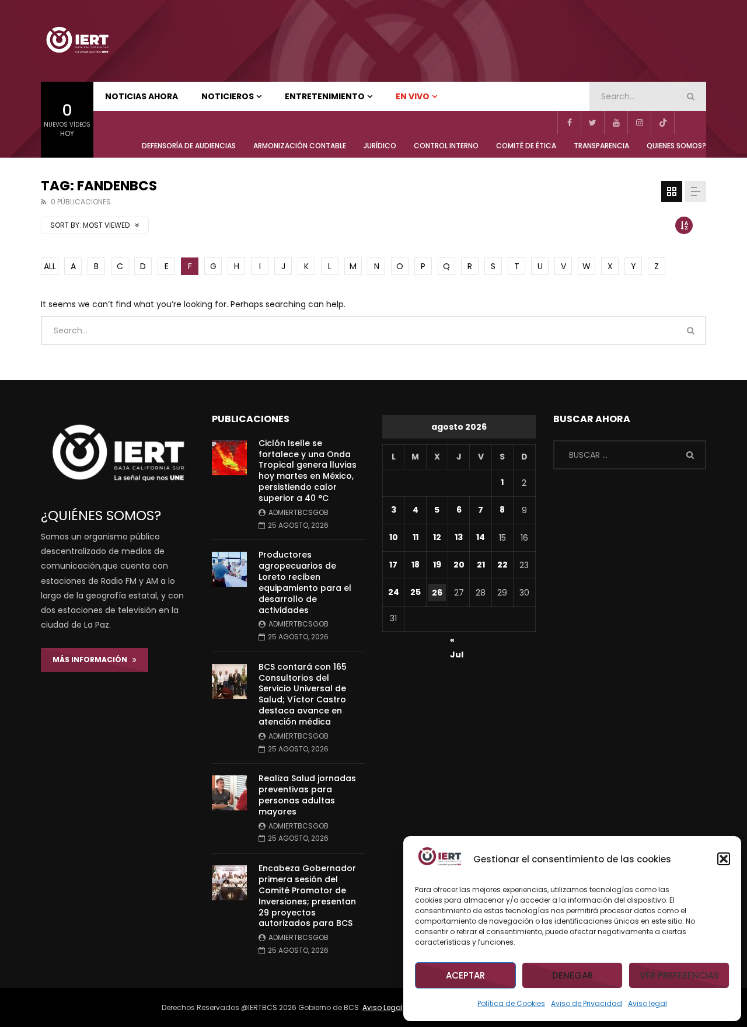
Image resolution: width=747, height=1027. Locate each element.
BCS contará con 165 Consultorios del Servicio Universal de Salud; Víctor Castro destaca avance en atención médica (303, 694)
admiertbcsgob (298, 512)
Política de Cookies (511, 1003)
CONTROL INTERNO (446, 146)
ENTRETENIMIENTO (325, 96)
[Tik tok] (662, 122)
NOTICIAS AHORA (141, 96)
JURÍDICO (380, 146)
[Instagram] (639, 122)
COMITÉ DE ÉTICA (526, 146)
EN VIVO (413, 96)
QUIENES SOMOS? (676, 146)
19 (437, 564)
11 (415, 537)
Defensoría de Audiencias (189, 146)
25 (415, 592)
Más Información (92, 659)
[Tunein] (685, 122)
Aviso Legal (383, 1007)
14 (480, 537)
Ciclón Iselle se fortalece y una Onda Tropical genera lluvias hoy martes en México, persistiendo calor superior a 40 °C (308, 470)
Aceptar (465, 975)
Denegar (572, 975)
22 (502, 564)
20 (459, 564)
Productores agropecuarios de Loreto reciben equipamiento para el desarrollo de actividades (305, 582)
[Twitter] (592, 122)
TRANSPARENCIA (601, 146)
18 (415, 564)
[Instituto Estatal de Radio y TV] (77, 40)
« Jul (456, 641)
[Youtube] (615, 122)
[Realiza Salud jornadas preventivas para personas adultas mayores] (229, 792)
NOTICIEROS (227, 96)
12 (437, 537)
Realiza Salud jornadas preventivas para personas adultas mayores (307, 794)
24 (393, 592)
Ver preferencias (679, 975)
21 (481, 564)
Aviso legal (647, 1003)
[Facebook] (569, 122)
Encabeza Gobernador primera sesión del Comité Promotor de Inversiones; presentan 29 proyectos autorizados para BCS (307, 895)
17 (393, 564)
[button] (723, 859)
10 (393, 537)
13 (459, 537)
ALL (50, 266)
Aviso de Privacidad (586, 1003)
